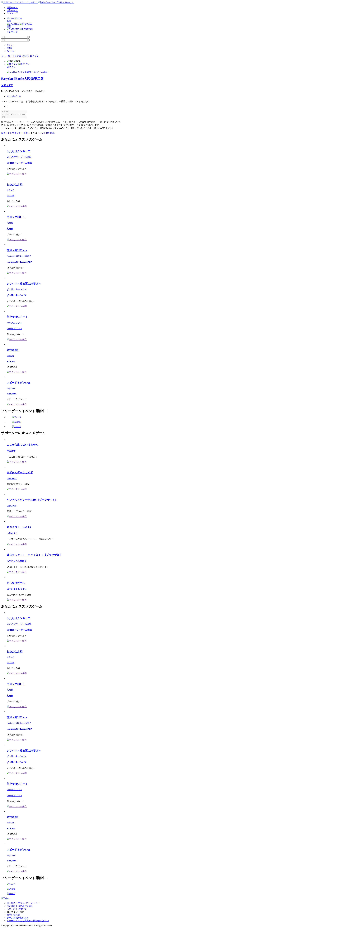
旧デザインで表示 (15, 912)
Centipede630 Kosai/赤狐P (19, 256)
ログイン (34, 56)
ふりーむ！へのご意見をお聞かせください (28, 920)
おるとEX (7, 85)
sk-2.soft (10, 190)
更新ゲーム (12, 10)
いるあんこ (12, 533)
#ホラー (10, 45)
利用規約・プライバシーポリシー (23, 903)
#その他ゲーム (14, 96)
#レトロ (10, 51)
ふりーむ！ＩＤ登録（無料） (15, 56)
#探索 (9, 48)
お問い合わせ (13, 915)
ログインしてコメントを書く (15, 133)
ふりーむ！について (17, 909)
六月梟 (10, 223)
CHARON (12, 478)
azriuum (10, 356)
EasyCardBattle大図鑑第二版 (22, 78)
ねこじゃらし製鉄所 (17, 561)
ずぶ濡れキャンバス (17, 289)
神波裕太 (11, 451)
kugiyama (11, 388)
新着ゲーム (12, 7)
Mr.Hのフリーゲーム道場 (19, 157)
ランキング (12, 13)
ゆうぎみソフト (14, 322)
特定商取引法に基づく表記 (20, 906)
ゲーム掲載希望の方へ (18, 917)
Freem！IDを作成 (46, 133)
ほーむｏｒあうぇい (17, 589)
